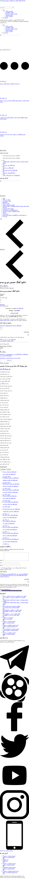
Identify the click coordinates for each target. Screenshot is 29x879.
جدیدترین (8, 469)
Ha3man (2, 354)
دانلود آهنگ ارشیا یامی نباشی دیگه (10, 169)
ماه (4, 153)
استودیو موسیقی (9, 15)
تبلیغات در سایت (9, 16)
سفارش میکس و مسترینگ (11, 13)
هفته (1, 153)
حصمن (10, 354)
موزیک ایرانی (5, 213)
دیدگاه (2, 560)
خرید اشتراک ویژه (6, 589)
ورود (4, 17)
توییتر (1, 340)
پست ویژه (5, 216)
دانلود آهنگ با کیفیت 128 (5, 325)
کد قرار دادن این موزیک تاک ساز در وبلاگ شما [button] (10, 358)
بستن (2, 347)
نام (0, 562)
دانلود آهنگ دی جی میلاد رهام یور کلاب (11, 175)
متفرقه (4, 212)
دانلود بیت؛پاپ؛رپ (7, 201)
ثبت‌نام (6, 17)
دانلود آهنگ (5, 202)
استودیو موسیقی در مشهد (8, 204)
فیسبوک (4, 340)
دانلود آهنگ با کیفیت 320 (16, 325)
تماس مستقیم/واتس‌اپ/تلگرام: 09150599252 (11, 590)
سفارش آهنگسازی (9, 12)
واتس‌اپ (8, 340)
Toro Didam (9, 355)
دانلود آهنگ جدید (19, 308)
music (4, 198)
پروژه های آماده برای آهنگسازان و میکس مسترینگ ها (14, 215)
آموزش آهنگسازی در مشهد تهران (10, 210)
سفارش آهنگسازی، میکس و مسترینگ (11, 211)
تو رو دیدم (2, 355)
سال (7, 153)
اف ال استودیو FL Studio (8, 208)
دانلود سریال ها (6, 203)
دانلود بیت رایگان (9, 11)
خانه (4, 9)
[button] (14, 369)
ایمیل (1, 565)
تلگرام (12, 340)
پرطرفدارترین (3, 469)
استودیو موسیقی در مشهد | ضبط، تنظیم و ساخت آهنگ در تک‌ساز (15, 161)
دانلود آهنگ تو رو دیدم (16, 354)
